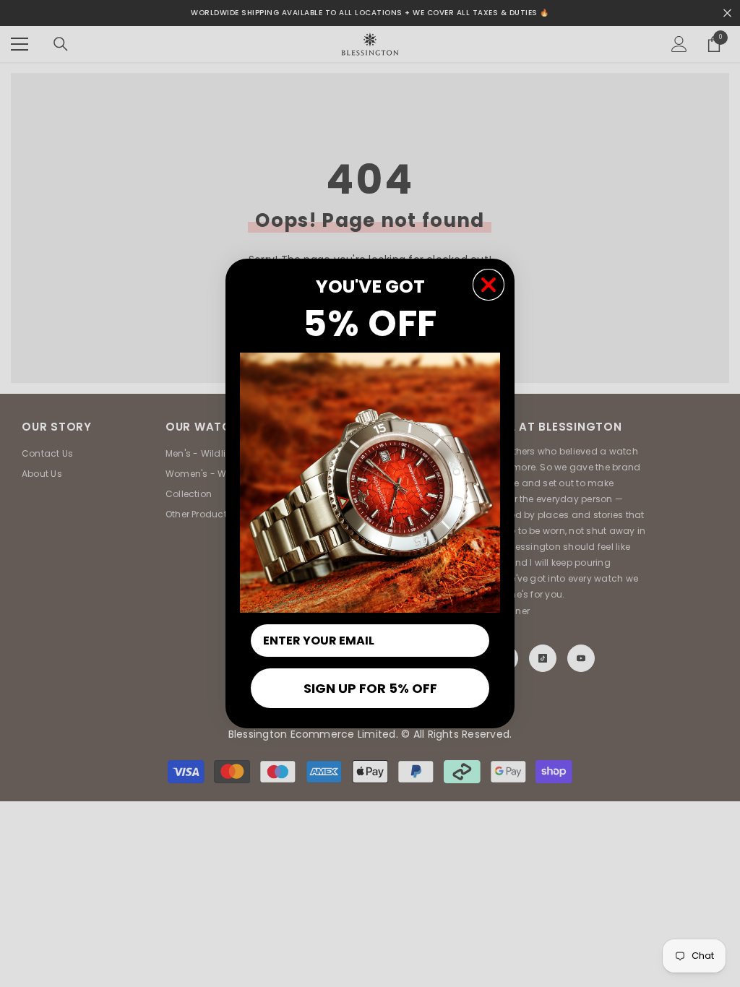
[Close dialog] (488, 284)
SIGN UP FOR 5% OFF (370, 688)
